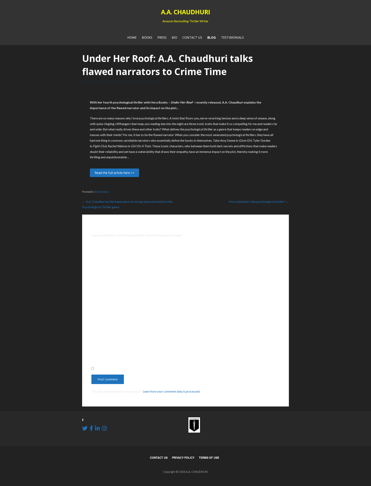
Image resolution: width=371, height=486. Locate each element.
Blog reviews (101, 191)
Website (97, 349)
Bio (174, 37)
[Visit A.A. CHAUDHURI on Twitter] (85, 429)
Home (132, 37)
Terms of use (209, 457)
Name (97, 307)
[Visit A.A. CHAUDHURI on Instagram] (104, 429)
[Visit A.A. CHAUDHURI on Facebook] (91, 429)
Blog (211, 37)
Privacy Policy (183, 457)
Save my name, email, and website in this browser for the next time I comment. (158, 368)
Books (147, 37)
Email (96, 328)
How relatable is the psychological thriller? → (259, 201)
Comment (100, 245)
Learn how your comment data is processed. (171, 391)
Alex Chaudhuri (115, 81)
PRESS (162, 37)
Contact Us (192, 37)
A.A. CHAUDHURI (185, 12)
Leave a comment (144, 81)
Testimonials (232, 37)
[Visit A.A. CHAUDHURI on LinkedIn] (97, 429)
